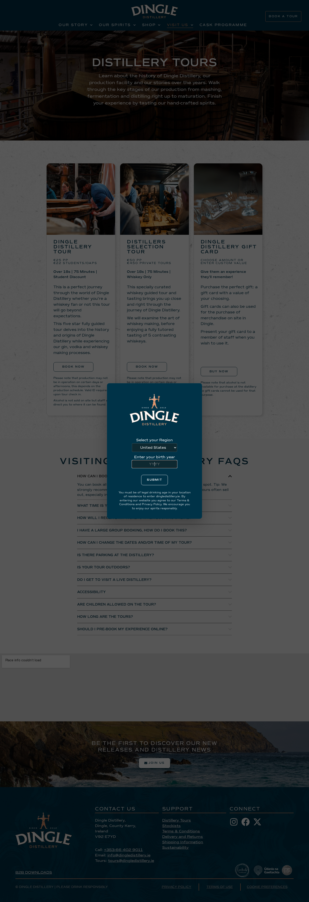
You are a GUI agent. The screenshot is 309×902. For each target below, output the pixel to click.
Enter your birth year (154, 457)
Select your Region (154, 440)
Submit (154, 480)
